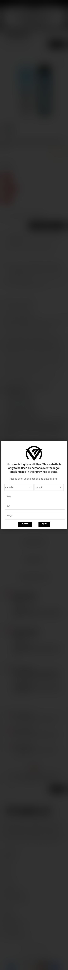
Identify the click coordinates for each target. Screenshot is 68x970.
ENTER (25, 524)
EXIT (44, 524)
